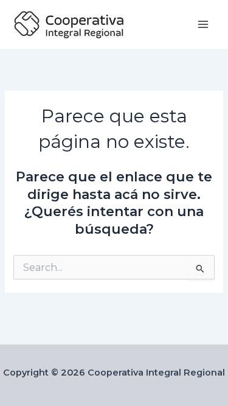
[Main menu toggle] (203, 24)
